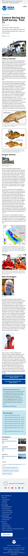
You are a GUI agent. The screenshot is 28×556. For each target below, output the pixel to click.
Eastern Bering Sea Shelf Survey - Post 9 (14, 425)
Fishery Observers (6, 514)
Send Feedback (7, 534)
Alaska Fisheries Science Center (12, 415)
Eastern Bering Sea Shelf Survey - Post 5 (14, 417)
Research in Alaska (7, 473)
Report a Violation (6, 527)
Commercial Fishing (7, 510)
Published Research (7, 517)
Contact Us (4, 521)
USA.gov (22, 549)
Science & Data (5, 519)
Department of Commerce (13, 551)
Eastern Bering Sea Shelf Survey (11, 389)
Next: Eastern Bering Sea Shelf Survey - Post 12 (13, 382)
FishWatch (4, 501)
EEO (10, 547)
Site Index (4, 503)
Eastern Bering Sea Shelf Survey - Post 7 (14, 421)
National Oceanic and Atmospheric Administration (13, 552)
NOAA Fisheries (14, 554)
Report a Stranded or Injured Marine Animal (13, 528)
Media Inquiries (6, 525)
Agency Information (6, 495)
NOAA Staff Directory (7, 530)
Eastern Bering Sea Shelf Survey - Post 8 (14, 423)
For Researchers (5, 516)
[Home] (8, 8)
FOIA (14, 547)
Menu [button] (25, 6)
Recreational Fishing (7, 512)
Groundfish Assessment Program (10, 470)
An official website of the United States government (12, 1)
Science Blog (5, 14)
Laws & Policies (6, 499)
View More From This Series (9, 406)
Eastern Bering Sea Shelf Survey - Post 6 (14, 419)
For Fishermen (4, 505)
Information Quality (20, 547)
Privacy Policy (17, 549)
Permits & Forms (6, 508)
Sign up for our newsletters (17, 483)
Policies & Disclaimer (8, 549)
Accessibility (5, 547)
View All (4, 462)
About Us (4, 497)
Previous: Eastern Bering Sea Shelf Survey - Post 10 (14, 376)
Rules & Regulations (7, 506)
